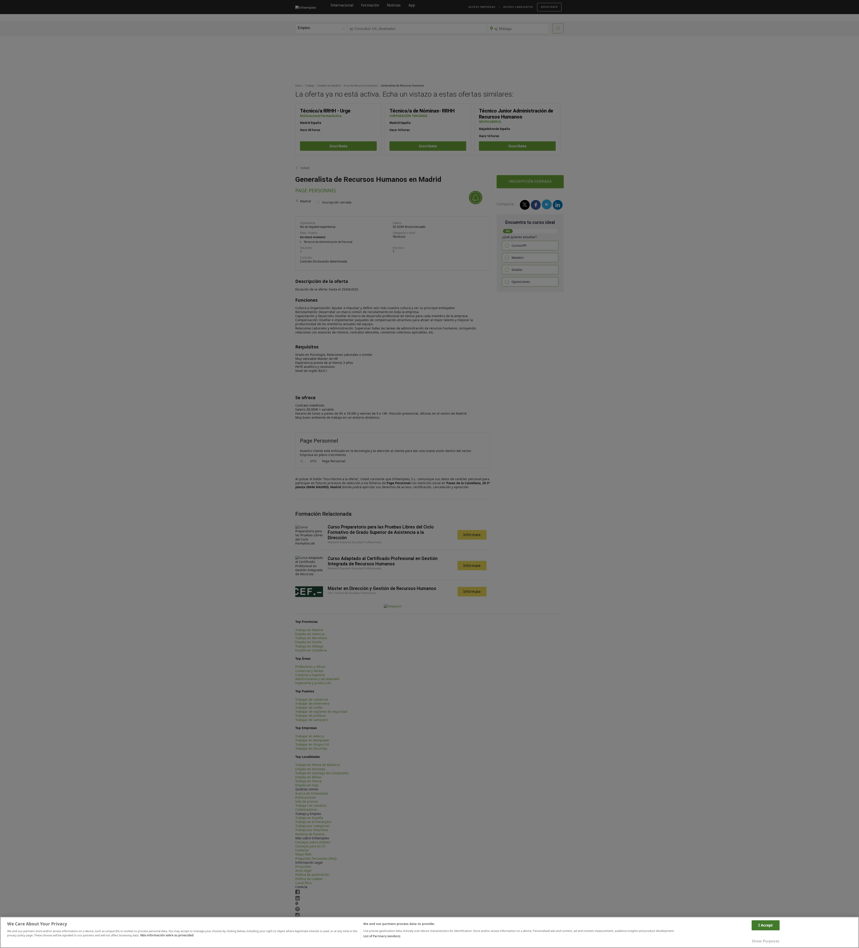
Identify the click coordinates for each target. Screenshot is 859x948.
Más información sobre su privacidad (166, 935)
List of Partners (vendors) (381, 936)
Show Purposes (765, 940)
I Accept (765, 925)
